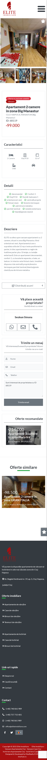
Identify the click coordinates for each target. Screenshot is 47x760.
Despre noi (9, 676)
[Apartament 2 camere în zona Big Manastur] (23, 42)
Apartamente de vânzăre (15, 604)
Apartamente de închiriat (15, 634)
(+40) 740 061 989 (13, 708)
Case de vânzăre (11, 610)
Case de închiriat (11, 640)
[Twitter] (11, 732)
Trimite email (23, 402)
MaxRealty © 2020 (33, 754)
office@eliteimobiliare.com (16, 726)
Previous (4, 75)
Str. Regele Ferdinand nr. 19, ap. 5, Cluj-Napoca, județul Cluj (23, 580)
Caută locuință (10, 682)
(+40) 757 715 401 (13, 714)
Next (43, 75)
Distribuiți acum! (24, 285)
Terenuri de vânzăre (12, 622)
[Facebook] (5, 732)
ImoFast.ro (22, 757)
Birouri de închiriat (12, 646)
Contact (8, 687)
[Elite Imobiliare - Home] (9, 9)
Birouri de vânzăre (12, 616)
